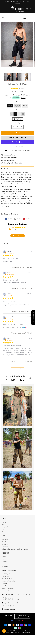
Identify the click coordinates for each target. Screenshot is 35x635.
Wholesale (5, 566)
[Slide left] (14, 70)
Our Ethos (5, 542)
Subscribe (5, 547)
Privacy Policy (6, 591)
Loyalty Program (7, 579)
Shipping (4, 583)
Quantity (17, 123)
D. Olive (18, 106)
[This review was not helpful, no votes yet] (30, 267)
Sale (3, 529)
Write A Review (17, 236)
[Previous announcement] (3, 2)
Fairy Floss (10, 630)
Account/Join (6, 574)
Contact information (25, 632)
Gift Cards (5, 532)
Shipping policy (17, 632)
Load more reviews (17, 369)
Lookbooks (5, 559)
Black (10, 106)
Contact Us (5, 544)
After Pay (4, 586)
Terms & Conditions (8, 588)
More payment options (17, 146)
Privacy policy (28, 630)
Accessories (5, 527)
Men (3, 525)
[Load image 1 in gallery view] (8, 77)
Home (2, 17)
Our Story (5, 539)
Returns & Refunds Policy (9, 581)
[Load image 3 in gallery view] (17, 77)
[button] (3, 9)
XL (23, 114)
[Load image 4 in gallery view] (26, 77)
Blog (3, 564)
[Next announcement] (32, 2)
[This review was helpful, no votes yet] (27, 267)
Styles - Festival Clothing (13, 16)
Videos (4, 557)
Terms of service (9, 632)
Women (4, 522)
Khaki (25, 106)
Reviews (4, 561)
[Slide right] (21, 70)
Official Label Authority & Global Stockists (15, 549)
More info (23, 98)
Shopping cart (6, 576)
